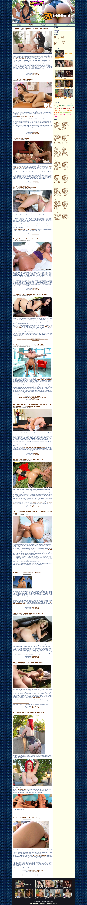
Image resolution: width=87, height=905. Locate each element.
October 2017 (57, 194)
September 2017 (57, 195)
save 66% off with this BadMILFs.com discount (34, 447)
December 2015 (57, 214)
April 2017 (56, 200)
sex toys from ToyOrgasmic (39, 855)
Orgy (36, 339)
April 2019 (56, 179)
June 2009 (64, 183)
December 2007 (65, 203)
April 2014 (64, 130)
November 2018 (57, 184)
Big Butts (62, 105)
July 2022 (56, 147)
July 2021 (56, 157)
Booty (20, 339)
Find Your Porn (43, 24)
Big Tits (32, 811)
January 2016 (57, 213)
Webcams (63, 45)
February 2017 (57, 201)
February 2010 (65, 175)
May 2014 (64, 129)
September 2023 (57, 137)
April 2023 (56, 140)
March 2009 (64, 187)
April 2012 (64, 151)
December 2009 (65, 177)
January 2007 (65, 213)
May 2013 (64, 139)
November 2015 (57, 215)
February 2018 (57, 191)
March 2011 (64, 161)
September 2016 (57, 205)
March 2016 (56, 210)
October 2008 (65, 192)
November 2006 (65, 215)
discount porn (65, 112)
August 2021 (56, 156)
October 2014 (65, 124)
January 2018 (57, 192)
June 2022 (56, 148)
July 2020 (56, 168)
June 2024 (56, 131)
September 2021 (57, 155)
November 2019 (57, 173)
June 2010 (64, 170)
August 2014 (64, 126)
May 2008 (64, 197)
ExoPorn (68, 24)
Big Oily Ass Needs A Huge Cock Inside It (28, 459)
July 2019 (56, 176)
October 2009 (65, 179)
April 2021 (56, 161)
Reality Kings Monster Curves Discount (27, 573)
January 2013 (65, 141)
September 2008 (65, 193)
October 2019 (57, 174)
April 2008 (64, 199)
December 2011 (65, 153)
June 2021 (56, 158)
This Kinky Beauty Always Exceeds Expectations (30, 28)
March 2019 (56, 180)
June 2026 (56, 121)
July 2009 (64, 182)
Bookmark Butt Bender (27, 29)
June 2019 (56, 177)
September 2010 (65, 167)
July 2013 (64, 137)
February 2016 (57, 212)
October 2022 (57, 144)
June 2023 (56, 139)
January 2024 (57, 135)
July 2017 (56, 196)
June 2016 (56, 208)
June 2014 (64, 128)
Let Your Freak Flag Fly (21, 138)
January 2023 (57, 142)
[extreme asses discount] (32, 487)
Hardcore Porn (36, 903)
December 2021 (57, 152)
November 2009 (65, 178)
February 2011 (65, 162)
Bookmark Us (60, 28)
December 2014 (65, 122)
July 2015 (56, 217)
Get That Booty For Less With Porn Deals (28, 662)
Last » (40, 874)
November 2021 (57, 153)
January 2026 (57, 123)
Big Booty (19, 24)
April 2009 (64, 186)
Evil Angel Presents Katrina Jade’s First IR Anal (30, 294)
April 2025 (56, 127)
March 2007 (64, 210)
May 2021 (56, 160)
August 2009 (64, 181)
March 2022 (56, 150)
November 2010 (65, 165)
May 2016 (56, 209)
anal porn (58, 103)
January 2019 (57, 182)
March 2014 (64, 131)
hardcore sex (58, 110)
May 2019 (56, 178)
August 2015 (56, 216)
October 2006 (65, 216)
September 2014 (65, 125)
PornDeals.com (36, 697)
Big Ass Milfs (36, 338)
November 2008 (65, 191)
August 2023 (56, 138)
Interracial (24, 339)
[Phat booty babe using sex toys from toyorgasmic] (31, 848)
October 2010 (65, 166)
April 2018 (56, 190)
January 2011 (64, 163)
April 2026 (56, 122)
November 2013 (65, 134)
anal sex (57, 112)
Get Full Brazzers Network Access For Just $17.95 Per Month (32, 512)
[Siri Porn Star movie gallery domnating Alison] (32, 807)
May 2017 (56, 199)
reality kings (67, 105)
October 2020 (57, 166)
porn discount (67, 107)
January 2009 (65, 189)
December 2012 (65, 142)
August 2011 (64, 156)
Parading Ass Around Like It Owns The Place (29, 345)
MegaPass (35, 73)
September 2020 (57, 167)
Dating (55, 44)
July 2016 (56, 207)
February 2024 (57, 134)
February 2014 (65, 133)
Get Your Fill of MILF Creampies (24, 187)
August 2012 (64, 147)
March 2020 (56, 170)
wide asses (60, 108)
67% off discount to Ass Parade (44, 379)
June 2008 (64, 196)
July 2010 (64, 169)
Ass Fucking (57, 105)
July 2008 (64, 195)
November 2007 (65, 204)
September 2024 (57, 130)
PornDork (55, 24)
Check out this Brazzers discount (21, 703)
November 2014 (65, 123)
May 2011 (64, 158)
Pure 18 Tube (31, 24)
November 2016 (57, 203)
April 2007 (64, 209)
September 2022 (57, 146)
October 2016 (57, 204)
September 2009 (65, 180)
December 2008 (65, 190)
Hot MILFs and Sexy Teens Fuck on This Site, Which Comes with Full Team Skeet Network (32, 405)
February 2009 (65, 188)
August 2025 (56, 125)
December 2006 (65, 214)
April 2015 (56, 218)
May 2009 (64, 184)
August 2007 (64, 206)
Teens (46, 339)
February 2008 (65, 201)
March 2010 (64, 174)
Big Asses (60, 107)
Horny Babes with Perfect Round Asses (27, 239)
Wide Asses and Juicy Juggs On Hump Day (28, 712)
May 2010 (64, 171)
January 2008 (65, 202)
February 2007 (65, 212)
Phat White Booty (41, 339)
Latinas (28, 339)
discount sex (68, 110)
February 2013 (65, 140)
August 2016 (56, 206)
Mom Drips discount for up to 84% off (25, 229)
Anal (32, 338)
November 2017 (57, 193)
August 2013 (64, 136)
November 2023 (57, 136)
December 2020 (57, 164)
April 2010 (64, 173)
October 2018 (57, 186)
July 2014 (64, 127)
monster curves (63, 103)
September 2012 (65, 146)
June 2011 (64, 157)
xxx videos (71, 103)
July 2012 (64, 148)
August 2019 (56, 175)
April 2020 (56, 169)
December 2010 (65, 164)
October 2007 (65, 205)
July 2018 (56, 188)
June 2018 (56, 189)
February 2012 (65, 152)
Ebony (24, 397)
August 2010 (64, 168)
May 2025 (56, 126)
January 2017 (57, 202)
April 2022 (56, 149)
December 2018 (57, 183)
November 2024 (57, 129)
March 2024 (56, 133)
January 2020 (57, 171)
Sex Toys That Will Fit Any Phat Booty (26, 818)
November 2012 (65, 143)
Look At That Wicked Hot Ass (23, 79)
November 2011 (65, 154)
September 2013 (65, 135)
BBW (55, 37)
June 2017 (56, 197)
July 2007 (64, 207)
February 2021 (57, 162)
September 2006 (65, 217)
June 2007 (64, 208)
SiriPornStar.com (22, 789)
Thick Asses (59, 114)
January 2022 (57, 151)
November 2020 (57, 165)
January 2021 (57, 163)
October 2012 (65, 144)
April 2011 (64, 160)
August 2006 (64, 218)
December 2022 (57, 143)
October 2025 (57, 124)
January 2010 (65, 176)
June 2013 (64, 138)
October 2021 (57, 154)
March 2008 (64, 200)
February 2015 (57, 219)
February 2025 (57, 128)
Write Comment (35, 74)
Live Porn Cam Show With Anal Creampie (28, 613)
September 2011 (65, 155)
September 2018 (57, 187)
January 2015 (65, 121)
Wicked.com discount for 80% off (25, 116)
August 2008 (64, 194)
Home (55, 28)
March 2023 (56, 141)
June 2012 (64, 149)
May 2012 (64, 150)
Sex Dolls (62, 43)
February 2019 (57, 181)
